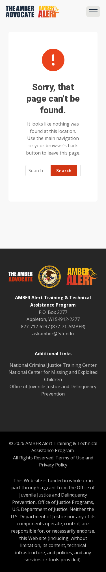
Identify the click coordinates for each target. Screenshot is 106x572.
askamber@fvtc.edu (53, 333)
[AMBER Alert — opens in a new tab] (79, 277)
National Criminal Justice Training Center (53, 365)
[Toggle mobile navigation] (93, 11)
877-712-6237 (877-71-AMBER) (53, 326)
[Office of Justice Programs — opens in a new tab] (47, 277)
